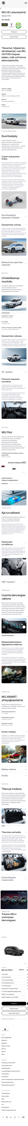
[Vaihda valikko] (25, 2)
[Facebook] (3, 1117)
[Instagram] (7, 1117)
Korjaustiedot (5, 1107)
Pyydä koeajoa (14, 37)
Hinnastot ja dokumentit (8, 1063)
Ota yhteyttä (5, 1096)
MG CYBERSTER (6, 1037)
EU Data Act (5, 1076)
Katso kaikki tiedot (14, 1013)
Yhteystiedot (5, 1074)
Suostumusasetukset (8, 1082)
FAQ (3, 1099)
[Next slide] (24, 304)
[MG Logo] (5, 1029)
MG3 (3, 1054)
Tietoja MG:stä (6, 1093)
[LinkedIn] (11, 1117)
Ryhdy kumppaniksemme (9, 1110)
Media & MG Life (6, 1102)
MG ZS (4, 1051)
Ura (3, 1104)
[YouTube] (23, 1117)
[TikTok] (15, 1117)
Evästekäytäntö (6, 1068)
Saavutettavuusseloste (8, 1085)
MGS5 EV (4, 1043)
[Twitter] (19, 1117)
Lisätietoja (14, 925)
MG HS (4, 1049)
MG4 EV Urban (6, 1046)
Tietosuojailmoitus (7, 1065)
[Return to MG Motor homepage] (3, 2)
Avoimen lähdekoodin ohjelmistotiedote (13, 1079)
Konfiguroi (14, 32)
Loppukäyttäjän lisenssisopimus (11, 1071)
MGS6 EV (4, 1040)
